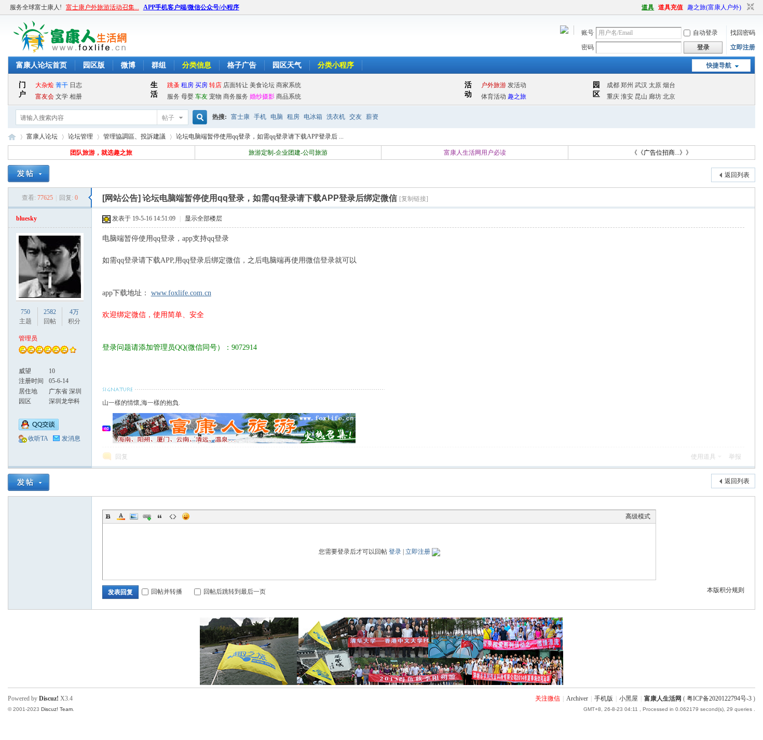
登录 (395, 551)
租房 (293, 116)
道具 (648, 7)
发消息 (71, 438)
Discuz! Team (57, 709)
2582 (50, 312)
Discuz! (49, 698)
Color (121, 516)
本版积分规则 (725, 590)
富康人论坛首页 (41, 65)
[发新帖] (28, 173)
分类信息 (196, 65)
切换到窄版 (749, 7)
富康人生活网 (12, 136)
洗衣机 (335, 116)
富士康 (240, 116)
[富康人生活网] (72, 50)
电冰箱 (313, 116)
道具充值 (670, 7)
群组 (159, 65)
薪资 (372, 116)
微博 (128, 65)
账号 (587, 32)
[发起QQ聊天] (39, 428)
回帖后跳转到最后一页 (234, 591)
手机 (260, 116)
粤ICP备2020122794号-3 (719, 698)
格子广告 (241, 65)
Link (147, 516)
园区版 (94, 65)
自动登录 (705, 32)
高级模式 (637, 516)
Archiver (577, 698)
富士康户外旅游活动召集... (102, 7)
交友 (355, 116)
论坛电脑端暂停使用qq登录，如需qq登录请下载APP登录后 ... (260, 136)
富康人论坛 (42, 136)
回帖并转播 (166, 591)
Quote (160, 516)
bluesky (26, 218)
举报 (735, 456)
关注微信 (547, 698)
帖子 (168, 117)
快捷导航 (718, 65)
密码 (587, 47)
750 (25, 312)
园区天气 (287, 65)
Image (134, 516)
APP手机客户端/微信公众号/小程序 (191, 7)
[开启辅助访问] (636, 7)
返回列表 (737, 175)
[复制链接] (413, 198)
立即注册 (742, 47)
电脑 (276, 116)
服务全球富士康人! (36, 7)
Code (173, 516)
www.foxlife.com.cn (181, 293)
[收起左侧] (90, 198)
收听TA (38, 438)
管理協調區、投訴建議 (134, 136)
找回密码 (742, 32)
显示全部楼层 (203, 218)
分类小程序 (336, 65)
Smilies (186, 516)
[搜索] (198, 118)
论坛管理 (80, 136)
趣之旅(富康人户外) (714, 7)
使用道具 (703, 456)
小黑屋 (628, 698)
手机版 (603, 698)
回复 (121, 456)
